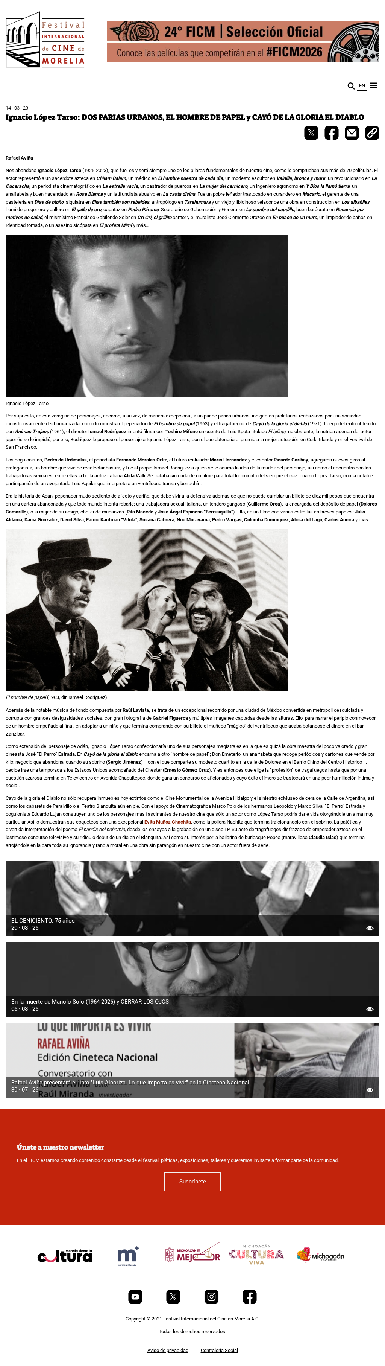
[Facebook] (250, 1302)
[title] (64, 1274)
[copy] (372, 134)
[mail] (352, 138)
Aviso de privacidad (167, 1350)
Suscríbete (192, 1181)
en (362, 85)
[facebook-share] (332, 138)
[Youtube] (136, 1302)
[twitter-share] (312, 138)
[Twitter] (174, 1302)
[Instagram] (212, 1302)
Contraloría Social (219, 1350)
